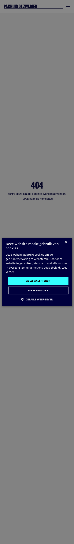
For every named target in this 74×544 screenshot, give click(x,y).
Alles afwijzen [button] (38, 290)
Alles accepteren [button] (38, 280)
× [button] (66, 242)
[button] (37, 299)
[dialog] (37, 272)
